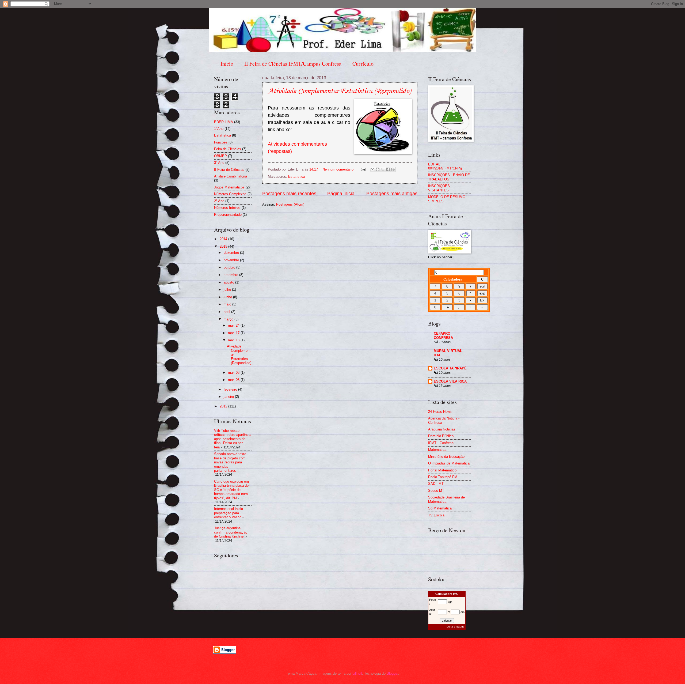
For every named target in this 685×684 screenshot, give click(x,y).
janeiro (229, 397)
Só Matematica (440, 508)
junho (228, 297)
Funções (220, 142)
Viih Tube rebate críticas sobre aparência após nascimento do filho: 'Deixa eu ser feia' (232, 439)
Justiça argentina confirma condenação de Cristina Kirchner (230, 532)
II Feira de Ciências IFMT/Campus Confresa (292, 63)
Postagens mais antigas (391, 193)
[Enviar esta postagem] (363, 169)
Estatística (296, 177)
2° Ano (219, 201)
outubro (230, 267)
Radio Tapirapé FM (442, 477)
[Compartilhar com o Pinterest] (392, 169)
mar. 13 (234, 340)
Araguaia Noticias (441, 429)
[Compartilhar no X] (382, 169)
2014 (224, 239)
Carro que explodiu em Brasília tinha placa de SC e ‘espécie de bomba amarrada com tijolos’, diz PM (231, 489)
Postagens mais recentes (289, 193)
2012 (224, 406)
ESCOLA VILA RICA (450, 381)
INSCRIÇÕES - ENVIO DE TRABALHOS (449, 177)
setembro (231, 275)
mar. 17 (234, 333)
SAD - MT (436, 484)
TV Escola (436, 515)
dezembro (232, 253)
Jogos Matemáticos (229, 187)
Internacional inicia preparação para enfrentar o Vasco (228, 513)
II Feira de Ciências (229, 170)
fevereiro (231, 389)
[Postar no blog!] (377, 169)
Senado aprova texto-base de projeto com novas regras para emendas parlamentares (230, 462)
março (229, 319)
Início (226, 63)
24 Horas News (440, 412)
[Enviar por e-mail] (372, 169)
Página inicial (341, 193)
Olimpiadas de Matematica (449, 463)
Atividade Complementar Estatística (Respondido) (339, 91)
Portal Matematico (442, 470)
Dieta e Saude (456, 626)
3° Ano (219, 163)
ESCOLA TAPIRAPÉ (450, 368)
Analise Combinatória (230, 176)
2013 (224, 246)
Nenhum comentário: (339, 169)
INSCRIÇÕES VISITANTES (439, 188)
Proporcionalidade (228, 215)
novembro (232, 260)
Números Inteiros (227, 208)
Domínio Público (441, 436)
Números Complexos (230, 194)
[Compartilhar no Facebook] (387, 169)
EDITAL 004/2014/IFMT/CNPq (445, 166)
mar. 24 (234, 325)
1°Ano (218, 129)
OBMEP (220, 156)
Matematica (437, 450)
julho (228, 290)
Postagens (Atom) (290, 204)
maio (228, 304)
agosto (229, 282)
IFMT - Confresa (441, 443)
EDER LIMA (223, 122)
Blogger (392, 673)
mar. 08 (234, 373)
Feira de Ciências (227, 149)
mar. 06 (234, 380)
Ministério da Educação (446, 457)
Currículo (363, 63)
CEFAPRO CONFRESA (443, 335)
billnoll (357, 673)
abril (227, 312)
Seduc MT (436, 491)
